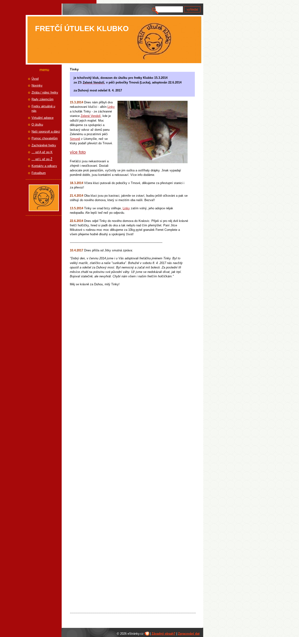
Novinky (37, 85)
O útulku (37, 124)
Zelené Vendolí (91, 116)
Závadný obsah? (163, 633)
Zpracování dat (188, 633)
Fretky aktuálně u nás (43, 109)
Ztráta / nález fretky (45, 92)
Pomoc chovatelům (45, 138)
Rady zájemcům (42, 99)
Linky (111, 107)
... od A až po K (42, 152)
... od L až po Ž (42, 159)
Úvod (35, 78)
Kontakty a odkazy (44, 166)
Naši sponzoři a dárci (46, 131)
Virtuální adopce (42, 117)
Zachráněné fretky (44, 145)
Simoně (75, 139)
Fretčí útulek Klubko (82, 28)
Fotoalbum (39, 173)
